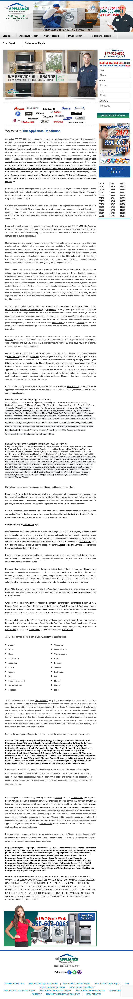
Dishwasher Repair (35, 43)
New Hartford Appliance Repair (43, 983)
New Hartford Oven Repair (82, 986)
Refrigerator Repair (101, 35)
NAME (101, 70)
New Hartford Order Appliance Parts (63, 993)
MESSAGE (103, 100)
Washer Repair (51, 35)
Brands (6, 35)
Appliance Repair (28, 35)
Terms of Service (93, 993)
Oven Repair (9, 43)
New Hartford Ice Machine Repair (55, 990)
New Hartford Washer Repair (76, 983)
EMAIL (101, 90)
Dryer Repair (75, 35)
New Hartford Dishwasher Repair (19, 990)
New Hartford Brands (14, 983)
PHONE (102, 80)
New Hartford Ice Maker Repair (90, 990)
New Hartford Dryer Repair (107, 983)
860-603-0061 (111, 11)
